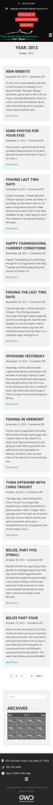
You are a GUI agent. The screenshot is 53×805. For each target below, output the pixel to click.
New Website (18, 71)
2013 (26, 714)
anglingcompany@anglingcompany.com (29, 8)
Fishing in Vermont (25, 419)
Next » (39, 675)
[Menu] (50, 35)
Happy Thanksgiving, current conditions (26, 245)
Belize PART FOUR (22, 617)
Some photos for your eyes (22, 133)
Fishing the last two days (26, 294)
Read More (12, 115)
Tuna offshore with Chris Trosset (25, 484)
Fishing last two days (22, 181)
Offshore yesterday (25, 356)
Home (22, 53)
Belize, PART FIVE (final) (21, 552)
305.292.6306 (28, 3)
